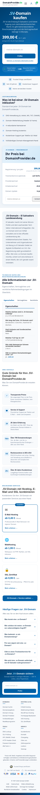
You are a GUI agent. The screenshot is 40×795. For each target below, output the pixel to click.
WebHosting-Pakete (27, 710)
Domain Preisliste (8, 716)
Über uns (24, 740)
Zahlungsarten (26, 743)
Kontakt (23, 734)
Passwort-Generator (9, 743)
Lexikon (23, 746)
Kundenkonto (25, 732)
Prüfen (20, 56)
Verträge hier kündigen (27, 787)
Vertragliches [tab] (22, 300)
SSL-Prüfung (7, 734)
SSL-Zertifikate (25, 721)
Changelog (24, 737)
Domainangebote (8, 710)
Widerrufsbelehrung (27, 784)
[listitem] (20, 619)
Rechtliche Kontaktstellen (12, 789)
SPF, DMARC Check (9, 737)
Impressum (32, 789)
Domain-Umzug (8, 713)
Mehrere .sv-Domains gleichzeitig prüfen (20, 61)
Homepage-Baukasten (28, 716)
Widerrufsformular (12, 787)
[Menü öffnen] (26, 3)
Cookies (24, 789)
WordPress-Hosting (27, 713)
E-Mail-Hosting (26, 707)
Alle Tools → (6, 746)
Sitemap (23, 749)
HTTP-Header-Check (9, 740)
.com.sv (11, 357)
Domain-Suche (7, 707)
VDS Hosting (25, 719)
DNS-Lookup (7, 732)
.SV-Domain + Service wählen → (20, 598)
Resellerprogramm (9, 721)
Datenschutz (15, 784)
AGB (7, 784)
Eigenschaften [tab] (9, 300)
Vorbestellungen (8, 719)
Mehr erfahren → (11, 528)
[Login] (31, 3)
